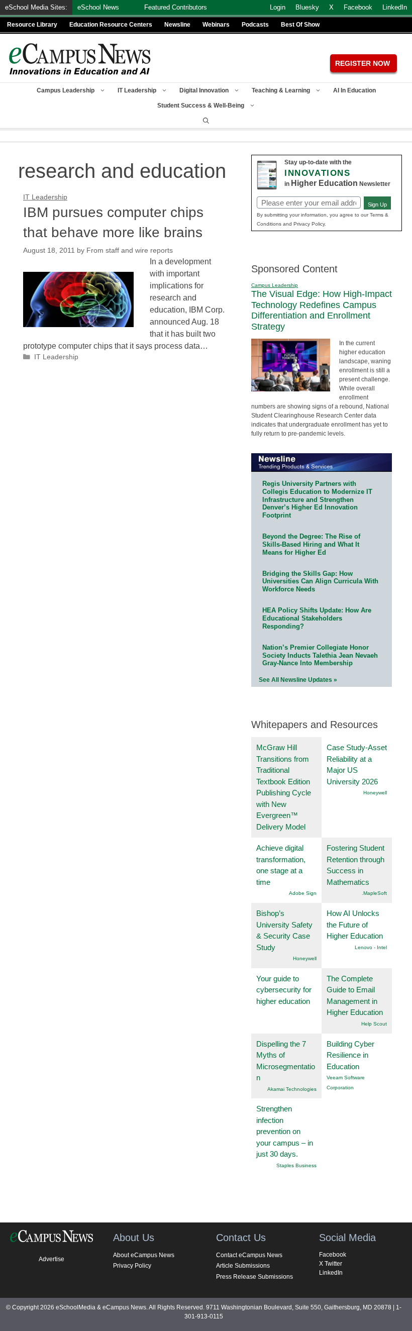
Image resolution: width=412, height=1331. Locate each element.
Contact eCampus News (249, 1255)
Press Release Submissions (254, 1276)
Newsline (177, 24)
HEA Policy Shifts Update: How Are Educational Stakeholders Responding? (316, 618)
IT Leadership (137, 90)
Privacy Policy (132, 1265)
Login (277, 7)
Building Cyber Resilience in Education (350, 1055)
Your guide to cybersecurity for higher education (284, 989)
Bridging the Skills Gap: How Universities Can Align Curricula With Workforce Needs (320, 581)
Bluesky (307, 7)
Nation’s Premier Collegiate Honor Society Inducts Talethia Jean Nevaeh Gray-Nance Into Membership (320, 655)
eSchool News (98, 7)
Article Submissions (243, 1265)
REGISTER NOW (362, 63)
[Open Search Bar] (206, 120)
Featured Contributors (175, 7)
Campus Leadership (65, 90)
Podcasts (255, 24)
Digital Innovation (204, 90)
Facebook (332, 1254)
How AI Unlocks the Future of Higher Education (355, 924)
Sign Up (377, 204)
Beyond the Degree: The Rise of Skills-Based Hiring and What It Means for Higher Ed (311, 544)
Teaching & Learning (281, 90)
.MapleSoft (374, 893)
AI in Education (354, 90)
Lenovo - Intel (371, 947)
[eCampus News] (80, 59)
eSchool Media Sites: (36, 7)
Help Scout (374, 1024)
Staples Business (296, 1165)
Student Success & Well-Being (200, 105)
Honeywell (375, 792)
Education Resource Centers (110, 24)
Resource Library (32, 24)
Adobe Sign (303, 893)
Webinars (216, 24)
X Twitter (330, 1263)
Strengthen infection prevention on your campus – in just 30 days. (284, 1131)
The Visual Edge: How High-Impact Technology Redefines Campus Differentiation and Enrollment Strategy (321, 310)
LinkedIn (331, 1272)
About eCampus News (143, 1255)
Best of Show (300, 24)
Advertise (51, 1259)
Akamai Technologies (292, 1089)
